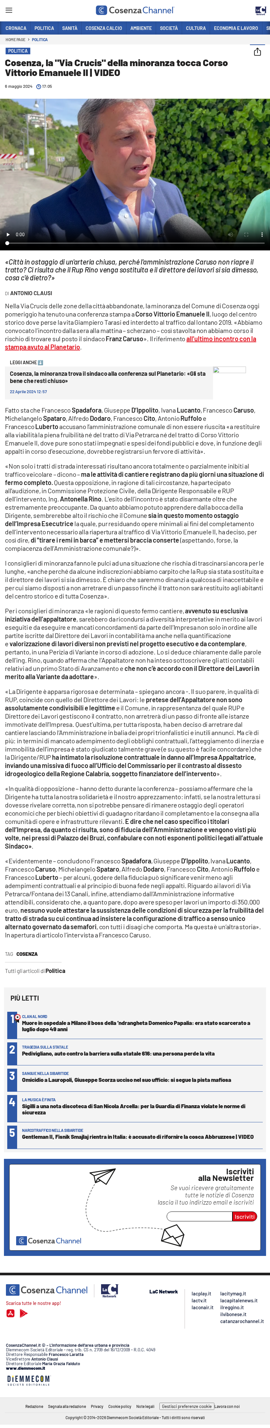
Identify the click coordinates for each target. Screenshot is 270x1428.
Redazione (34, 1406)
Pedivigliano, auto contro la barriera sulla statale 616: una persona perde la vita (118, 1053)
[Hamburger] (9, 11)
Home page (15, 39)
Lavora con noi (227, 1406)
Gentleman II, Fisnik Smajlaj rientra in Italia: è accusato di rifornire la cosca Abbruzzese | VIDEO (138, 1136)
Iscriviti (245, 1216)
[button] (257, 52)
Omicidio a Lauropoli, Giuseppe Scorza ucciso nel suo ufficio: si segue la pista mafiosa (126, 1079)
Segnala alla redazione (67, 1406)
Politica (40, 39)
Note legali (145, 1406)
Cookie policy (119, 1406)
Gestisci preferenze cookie (187, 1406)
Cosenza (27, 954)
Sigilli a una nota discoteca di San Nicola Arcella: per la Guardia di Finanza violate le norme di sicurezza (133, 1109)
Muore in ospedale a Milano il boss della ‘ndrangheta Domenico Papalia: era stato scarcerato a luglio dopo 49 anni (136, 1025)
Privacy (97, 1406)
